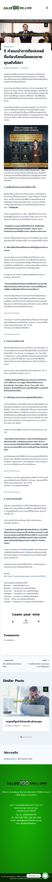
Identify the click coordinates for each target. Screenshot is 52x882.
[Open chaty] (45, 875)
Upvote (13, 621)
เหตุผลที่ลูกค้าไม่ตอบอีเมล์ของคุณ (24, 721)
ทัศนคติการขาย (8, 47)
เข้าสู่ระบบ (13, 759)
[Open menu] (47, 8)
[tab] (21, 737)
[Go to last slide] (6, 710)
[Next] (45, 710)
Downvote (39, 621)
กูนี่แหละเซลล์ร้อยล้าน (12, 68)
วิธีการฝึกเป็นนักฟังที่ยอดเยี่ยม (12, 664)
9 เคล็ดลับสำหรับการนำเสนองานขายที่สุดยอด (38, 664)
